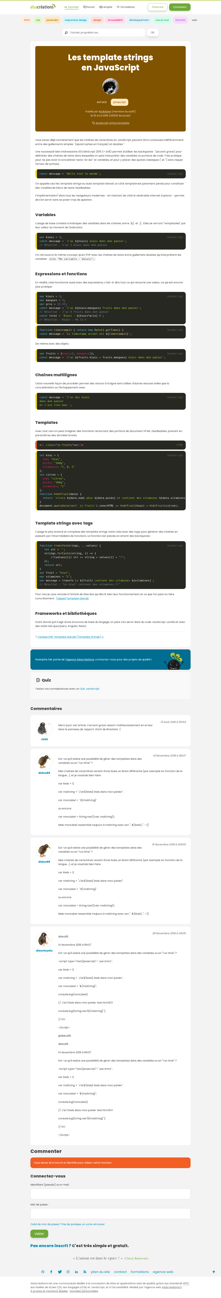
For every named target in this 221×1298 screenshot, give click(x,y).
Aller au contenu (31, 5)
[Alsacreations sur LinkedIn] (76, 1272)
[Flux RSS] (85, 1272)
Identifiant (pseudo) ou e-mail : (50, 1185)
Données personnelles (84, 1291)
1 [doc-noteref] (57, 194)
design (97, 20)
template (123, 123)
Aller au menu (8, 5)
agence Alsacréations (80, 659)
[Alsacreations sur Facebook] (51, 1272)
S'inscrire (157, 7)
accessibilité (115, 20)
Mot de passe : (39, 1204)
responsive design (76, 20)
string (112, 123)
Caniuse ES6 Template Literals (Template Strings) (69, 637)
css (38, 20)
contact (120, 1272)
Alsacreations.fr (172, 1287)
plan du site (100, 1272)
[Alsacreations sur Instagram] (68, 1272)
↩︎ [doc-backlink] (103, 637)
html (27, 20)
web (194, 20)
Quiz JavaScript (89, 689)
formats (180, 20)
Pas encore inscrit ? (50, 1246)
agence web (163, 1272)
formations (127, 7)
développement (139, 20)
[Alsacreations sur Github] (42, 1272)
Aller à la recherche (58, 5)
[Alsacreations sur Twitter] (59, 1272)
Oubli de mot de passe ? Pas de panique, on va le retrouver (67, 1224)
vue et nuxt (162, 20)
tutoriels (73, 7)
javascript (52, 20)
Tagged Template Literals (72, 598)
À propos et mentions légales (49, 1291)
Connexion (180, 7)
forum (90, 7)
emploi (107, 7)
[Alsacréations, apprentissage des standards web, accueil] (43, 8)
